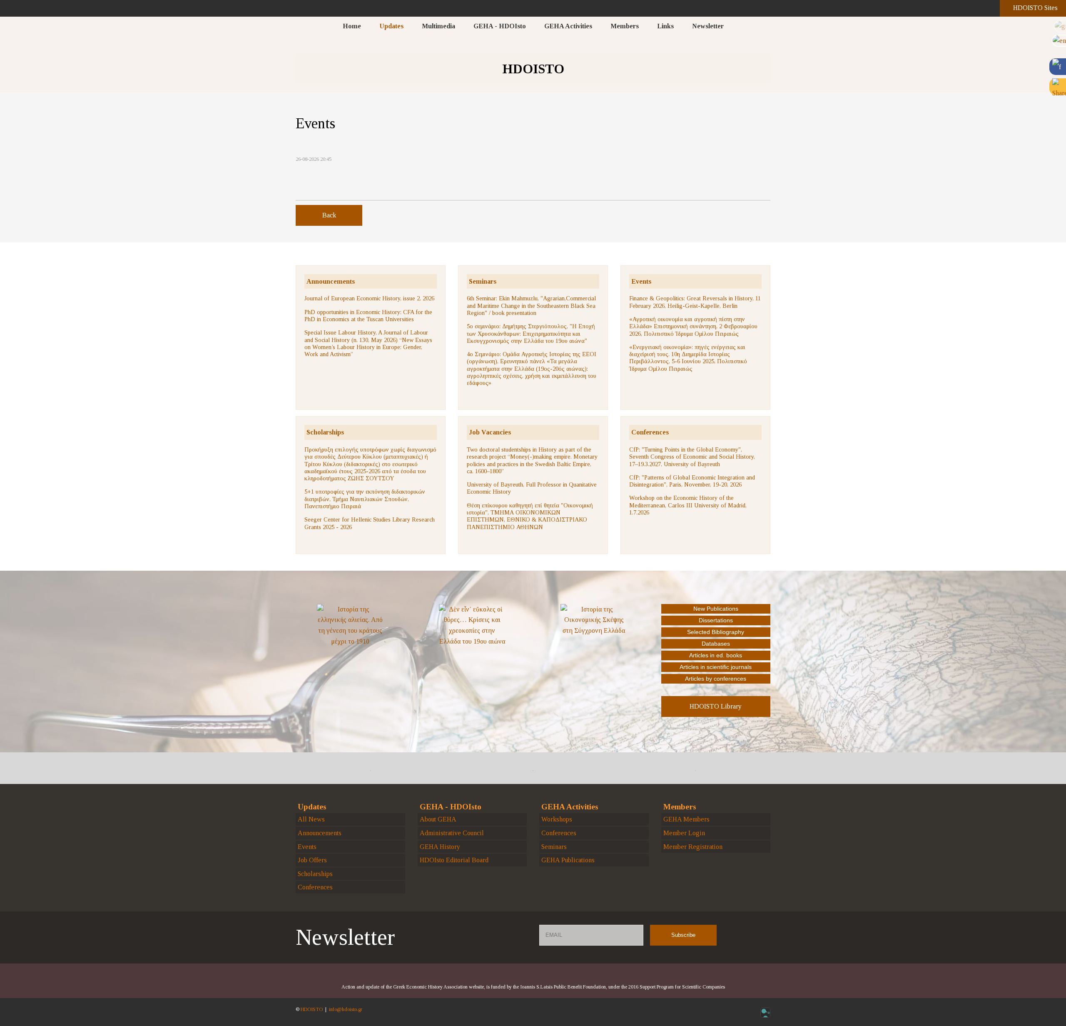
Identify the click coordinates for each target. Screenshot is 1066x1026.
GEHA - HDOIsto (499, 26)
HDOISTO (312, 1009)
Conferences (650, 432)
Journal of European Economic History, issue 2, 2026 (369, 298)
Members (624, 26)
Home (352, 26)
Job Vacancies (490, 432)
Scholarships (325, 432)
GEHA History (440, 846)
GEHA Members (686, 819)
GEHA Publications (568, 860)
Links (665, 26)
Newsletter (708, 26)
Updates (391, 26)
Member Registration (692, 846)
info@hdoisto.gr (345, 1009)
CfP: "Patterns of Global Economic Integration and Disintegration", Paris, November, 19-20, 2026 (692, 481)
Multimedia (438, 26)
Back (329, 215)
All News (311, 819)
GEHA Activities (568, 26)
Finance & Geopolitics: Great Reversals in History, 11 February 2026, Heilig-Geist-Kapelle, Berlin (695, 302)
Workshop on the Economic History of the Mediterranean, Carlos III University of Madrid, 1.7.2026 (688, 505)
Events (641, 281)
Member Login (684, 832)
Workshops (556, 819)
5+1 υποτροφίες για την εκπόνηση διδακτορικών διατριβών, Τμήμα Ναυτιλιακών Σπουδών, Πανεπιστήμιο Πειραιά (364, 498)
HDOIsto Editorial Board (454, 860)
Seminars (482, 281)
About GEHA (438, 819)
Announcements (330, 281)
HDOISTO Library (716, 706)
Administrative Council (452, 832)
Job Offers (312, 860)
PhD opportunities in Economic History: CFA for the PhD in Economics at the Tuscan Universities (368, 315)
